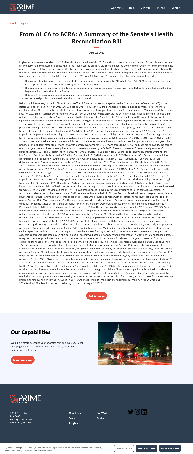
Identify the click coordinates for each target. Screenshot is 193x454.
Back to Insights (97, 295)
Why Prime (117, 7)
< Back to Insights (19, 23)
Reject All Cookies (146, 448)
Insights (161, 7)
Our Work (146, 7)
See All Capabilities (22, 359)
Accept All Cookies (170, 448)
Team (132, 7)
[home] (54, 8)
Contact (176, 7)
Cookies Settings (124, 448)
